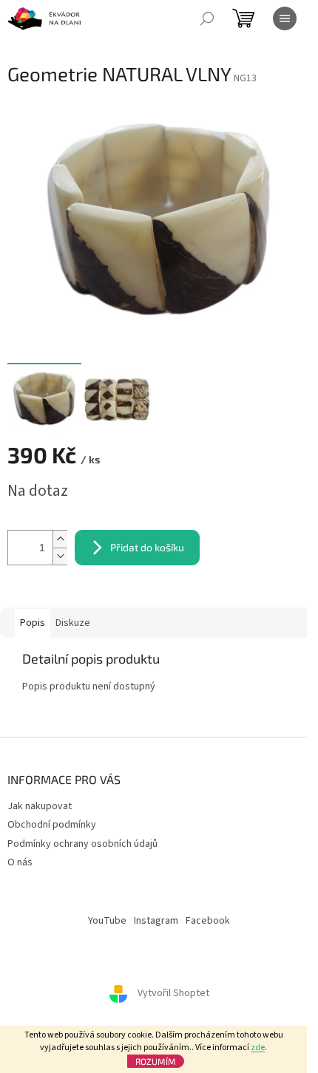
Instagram (156, 920)
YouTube (107, 920)
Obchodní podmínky (51, 824)
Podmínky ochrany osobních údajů (82, 844)
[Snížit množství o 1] (60, 556)
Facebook (208, 920)
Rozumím (155, 1061)
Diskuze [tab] (72, 623)
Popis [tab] (32, 623)
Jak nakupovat (39, 806)
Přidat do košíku (147, 547)
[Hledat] (207, 18)
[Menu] (285, 18)
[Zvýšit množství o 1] (60, 539)
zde (258, 1047)
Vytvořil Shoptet (173, 993)
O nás (20, 862)
